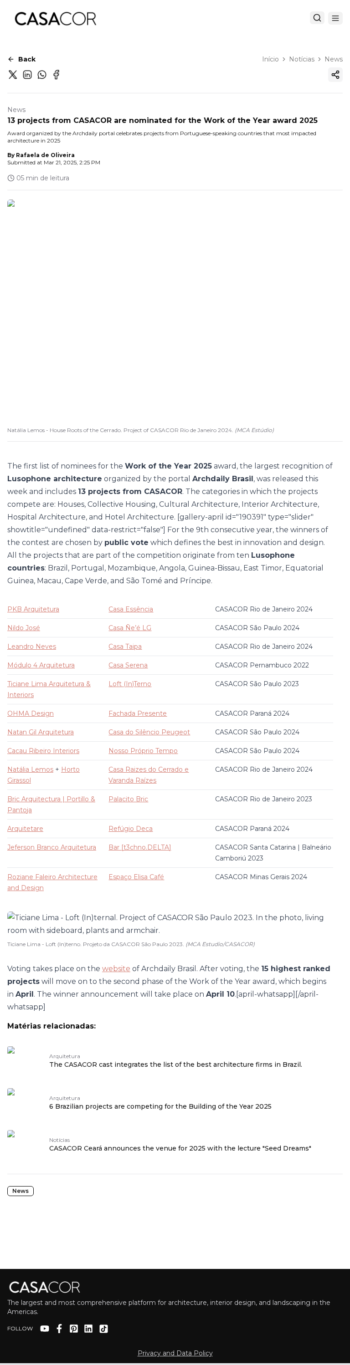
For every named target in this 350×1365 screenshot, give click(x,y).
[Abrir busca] (317, 17)
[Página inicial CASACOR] (55, 18)
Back (27, 59)
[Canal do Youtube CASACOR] (44, 1328)
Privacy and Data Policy (175, 1353)
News (333, 59)
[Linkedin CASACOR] (88, 1328)
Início (270, 59)
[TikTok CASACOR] (103, 1329)
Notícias (301, 59)
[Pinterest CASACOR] (73, 1328)
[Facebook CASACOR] (59, 1328)
